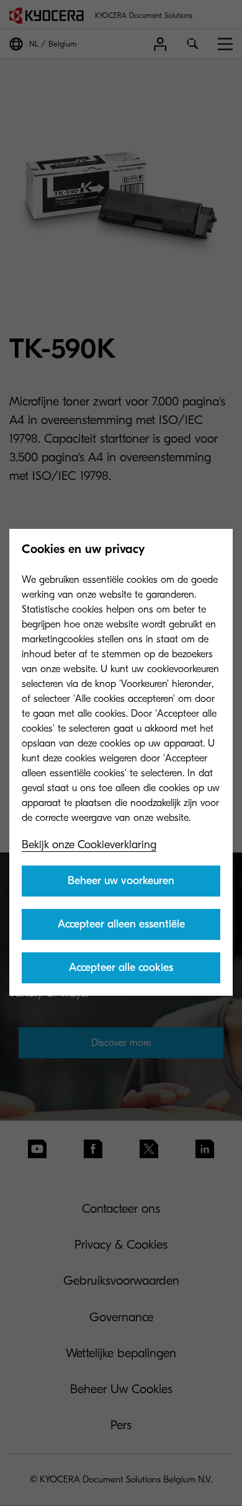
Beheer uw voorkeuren (121, 880)
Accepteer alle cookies (121, 967)
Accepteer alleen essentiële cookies (121, 929)
